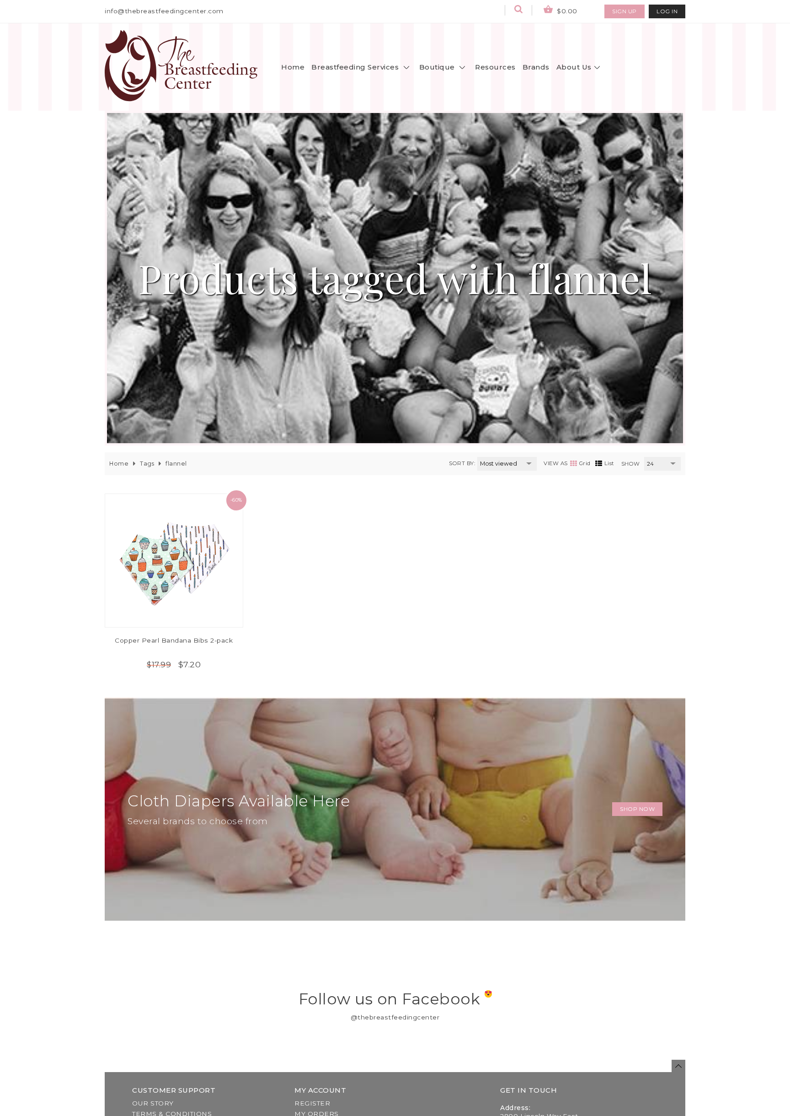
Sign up (624, 11)
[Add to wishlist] (188, 515)
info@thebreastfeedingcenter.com (164, 11)
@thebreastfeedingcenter (395, 1017)
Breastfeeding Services (356, 67)
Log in (667, 11)
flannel (176, 463)
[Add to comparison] (160, 515)
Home (292, 67)
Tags (147, 463)
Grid (585, 463)
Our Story (153, 1103)
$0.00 (566, 11)
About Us (574, 67)
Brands (536, 67)
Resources (495, 67)
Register (312, 1103)
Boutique (438, 67)
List (609, 463)
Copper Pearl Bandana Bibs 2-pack (174, 640)
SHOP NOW (637, 808)
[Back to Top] (678, 1066)
